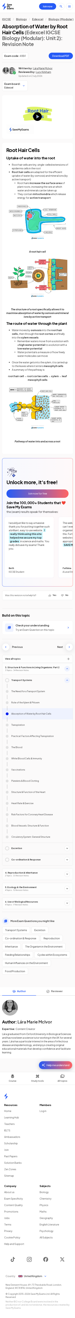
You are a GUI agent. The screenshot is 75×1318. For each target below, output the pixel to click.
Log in (43, 1110)
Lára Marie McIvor (42, 68)
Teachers (9, 1123)
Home (7, 1110)
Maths (43, 1211)
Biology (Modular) (61, 19)
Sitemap (9, 1175)
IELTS (7, 1130)
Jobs (7, 1218)
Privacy (8, 1230)
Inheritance (11, 946)
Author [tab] (21, 991)
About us (9, 1192)
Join (6, 1149)
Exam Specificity (13, 1198)
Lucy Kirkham (43, 71)
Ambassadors (12, 1136)
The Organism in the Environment (44, 946)
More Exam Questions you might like (32, 921)
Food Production (15, 971)
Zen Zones (10, 1169)
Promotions (11, 1211)
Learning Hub (11, 1117)
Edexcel (37, 19)
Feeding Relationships (17, 954)
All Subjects (46, 1237)
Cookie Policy (12, 1237)
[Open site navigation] (69, 6)
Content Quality (13, 1205)
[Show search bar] (61, 6)
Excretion (39, 930)
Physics (44, 1205)
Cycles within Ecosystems (52, 954)
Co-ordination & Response (20, 938)
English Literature (49, 1224)
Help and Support (14, 1243)
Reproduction (52, 938)
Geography (46, 1218)
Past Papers (10, 1156)
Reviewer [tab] (57, 991)
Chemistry (46, 1198)
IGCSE (6, 19)
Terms (7, 1224)
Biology (21, 19)
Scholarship (11, 1143)
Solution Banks (13, 1162)
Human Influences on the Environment (26, 962)
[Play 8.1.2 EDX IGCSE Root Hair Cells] (37, 116)
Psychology (47, 1230)
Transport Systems (16, 930)
